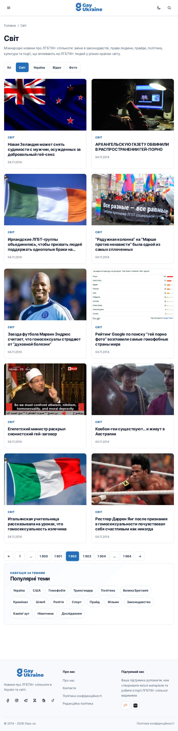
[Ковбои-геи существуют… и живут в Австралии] (133, 389)
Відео (57, 67)
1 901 (58, 556)
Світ (22, 67)
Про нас (69, 680)
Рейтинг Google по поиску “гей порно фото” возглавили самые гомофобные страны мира (131, 339)
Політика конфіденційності (82, 696)
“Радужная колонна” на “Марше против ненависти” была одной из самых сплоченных (127, 244)
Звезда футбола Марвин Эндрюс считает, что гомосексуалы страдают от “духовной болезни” (44, 339)
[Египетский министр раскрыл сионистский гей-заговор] (45, 389)
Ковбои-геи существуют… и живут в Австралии (130, 431)
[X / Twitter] (35, 700)
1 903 (87, 556)
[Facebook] (8, 700)
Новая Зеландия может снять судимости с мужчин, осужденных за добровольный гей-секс (44, 149)
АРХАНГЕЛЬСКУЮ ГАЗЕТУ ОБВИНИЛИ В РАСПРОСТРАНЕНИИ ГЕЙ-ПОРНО (132, 147)
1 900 (44, 556)
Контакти (69, 688)
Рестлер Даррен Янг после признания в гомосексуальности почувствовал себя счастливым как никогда (131, 524)
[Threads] (44, 700)
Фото (73, 67)
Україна (39, 67)
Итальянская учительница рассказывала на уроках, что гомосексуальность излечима (37, 524)
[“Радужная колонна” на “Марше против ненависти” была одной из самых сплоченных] (133, 200)
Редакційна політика (78, 703)
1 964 (127, 556)
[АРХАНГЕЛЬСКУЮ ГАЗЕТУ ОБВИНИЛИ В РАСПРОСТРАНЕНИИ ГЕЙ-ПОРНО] (133, 105)
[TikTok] (53, 700)
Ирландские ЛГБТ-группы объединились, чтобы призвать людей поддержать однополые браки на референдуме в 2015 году (45, 244)
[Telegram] (26, 700)
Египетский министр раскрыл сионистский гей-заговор (37, 431)
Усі (9, 67)
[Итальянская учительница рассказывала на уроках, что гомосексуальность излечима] (45, 479)
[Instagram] (17, 700)
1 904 (101, 556)
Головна (10, 25)
